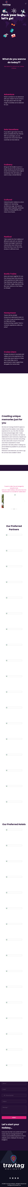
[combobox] (3, 1095)
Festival (8, 236)
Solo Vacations (11, 129)
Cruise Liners (10, 352)
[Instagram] (15, 1178)
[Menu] (25, 3)
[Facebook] (10, 1178)
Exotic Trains (10, 274)
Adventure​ (9, 94)
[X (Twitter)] (12, 1178)
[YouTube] (18, 1178)
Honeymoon (10, 313)
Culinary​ (8, 164)
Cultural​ (8, 199)
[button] (3, 501)
